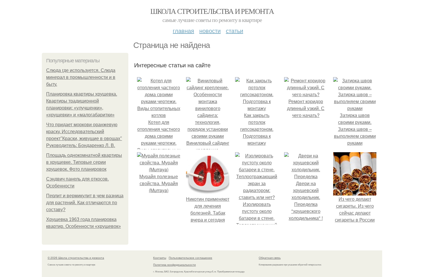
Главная (183, 30)
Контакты (159, 258)
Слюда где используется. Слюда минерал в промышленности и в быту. (80, 77)
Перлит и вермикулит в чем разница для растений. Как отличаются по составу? (84, 202)
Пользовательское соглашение (190, 258)
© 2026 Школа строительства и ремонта (76, 258)
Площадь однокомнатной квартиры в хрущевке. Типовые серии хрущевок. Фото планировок (84, 162)
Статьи (234, 30)
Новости (210, 30)
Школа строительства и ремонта (212, 11)
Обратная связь (270, 258)
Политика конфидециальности (174, 265)
